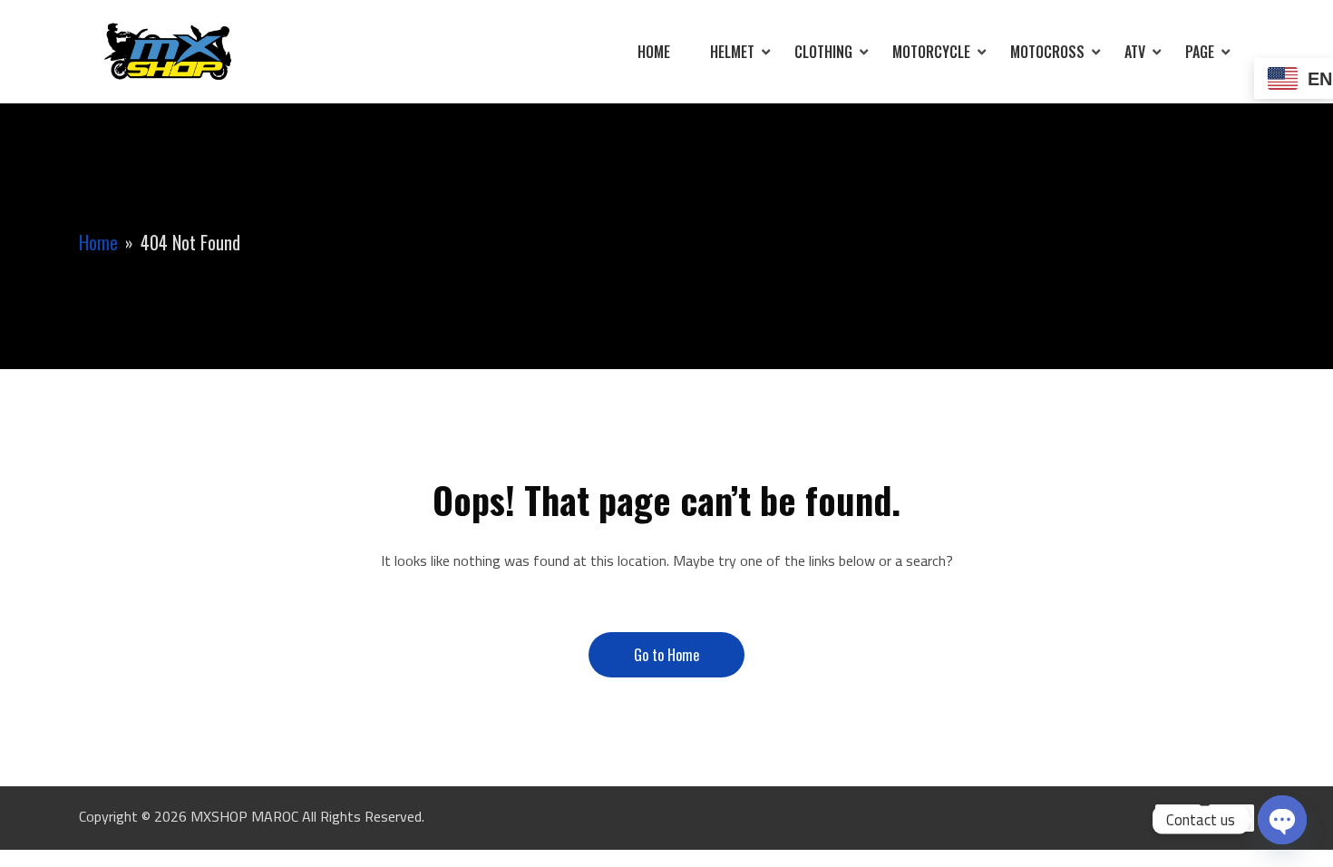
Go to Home (666, 655)
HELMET (732, 52)
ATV (1134, 52)
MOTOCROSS (1047, 52)
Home (653, 52)
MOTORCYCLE (931, 52)
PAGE (1199, 52)
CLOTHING (823, 52)
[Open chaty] (1282, 819)
